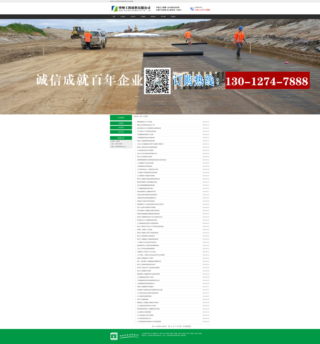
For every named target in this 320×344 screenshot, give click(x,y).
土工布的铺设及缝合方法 (144, 318)
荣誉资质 (153, 16)
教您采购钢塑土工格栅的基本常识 (146, 191)
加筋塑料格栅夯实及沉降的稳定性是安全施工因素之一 (152, 160)
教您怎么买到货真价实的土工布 (146, 125)
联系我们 (173, 16)
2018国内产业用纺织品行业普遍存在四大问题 (149, 290)
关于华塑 (163, 16)
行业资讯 (133, 16)
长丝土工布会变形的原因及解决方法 (147, 153)
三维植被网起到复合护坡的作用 (146, 137)
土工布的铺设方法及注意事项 (145, 315)
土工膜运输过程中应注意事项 (145, 150)
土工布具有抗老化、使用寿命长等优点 (147, 169)
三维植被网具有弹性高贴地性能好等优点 (148, 280)
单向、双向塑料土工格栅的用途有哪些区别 (149, 261)
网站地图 (183, 335)
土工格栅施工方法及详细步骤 (145, 163)
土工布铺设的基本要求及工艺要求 (146, 305)
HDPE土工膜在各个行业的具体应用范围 (148, 267)
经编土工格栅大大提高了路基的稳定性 (147, 232)
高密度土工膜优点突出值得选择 (146, 201)
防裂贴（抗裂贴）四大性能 (144, 229)
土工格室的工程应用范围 (144, 312)
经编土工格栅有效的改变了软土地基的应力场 (149, 217)
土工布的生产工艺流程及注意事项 (146, 131)
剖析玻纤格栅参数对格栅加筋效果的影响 (148, 213)
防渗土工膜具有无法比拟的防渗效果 (147, 147)
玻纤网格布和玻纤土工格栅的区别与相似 (148, 309)
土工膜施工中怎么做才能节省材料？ (147, 242)
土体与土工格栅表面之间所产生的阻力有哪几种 (150, 144)
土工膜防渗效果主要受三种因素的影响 (147, 223)
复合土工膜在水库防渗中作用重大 (146, 207)
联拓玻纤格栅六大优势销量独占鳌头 (147, 182)
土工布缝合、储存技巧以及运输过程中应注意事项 (151, 255)
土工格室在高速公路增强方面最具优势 (147, 293)
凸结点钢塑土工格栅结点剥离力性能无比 (148, 210)
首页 (114, 16)
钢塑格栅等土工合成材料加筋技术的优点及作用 (150, 204)
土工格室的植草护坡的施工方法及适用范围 (149, 321)
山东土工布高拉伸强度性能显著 (146, 248)
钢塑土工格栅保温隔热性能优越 (146, 141)
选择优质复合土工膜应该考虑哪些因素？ (148, 245)
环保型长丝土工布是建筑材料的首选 (147, 220)
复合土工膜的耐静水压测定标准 (146, 236)
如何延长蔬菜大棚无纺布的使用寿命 (147, 194)
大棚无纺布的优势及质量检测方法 (146, 198)
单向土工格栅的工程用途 (144, 270)
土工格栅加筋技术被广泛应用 (145, 277)
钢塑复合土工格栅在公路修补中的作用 (147, 302)
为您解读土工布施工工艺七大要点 (146, 251)
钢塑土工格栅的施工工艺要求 (145, 258)
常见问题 (121, 127)
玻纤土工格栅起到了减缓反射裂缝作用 (147, 239)
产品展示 (122, 16)
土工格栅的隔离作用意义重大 (145, 188)
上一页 (172, 326)
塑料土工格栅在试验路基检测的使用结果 (148, 179)
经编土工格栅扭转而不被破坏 (145, 286)
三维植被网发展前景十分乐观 (145, 134)
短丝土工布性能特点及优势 (144, 156)
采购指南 (121, 123)
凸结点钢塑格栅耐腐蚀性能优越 (146, 185)
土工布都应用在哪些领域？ (144, 296)
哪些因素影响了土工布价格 (144, 121)
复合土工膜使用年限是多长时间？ (146, 264)
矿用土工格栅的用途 (142, 299)
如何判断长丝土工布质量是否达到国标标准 (149, 128)
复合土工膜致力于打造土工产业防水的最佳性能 (150, 226)
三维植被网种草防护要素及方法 (146, 283)
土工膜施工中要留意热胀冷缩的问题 (147, 172)
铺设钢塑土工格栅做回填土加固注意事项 (148, 274)
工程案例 (143, 16)
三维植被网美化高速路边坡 (144, 166)
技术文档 (121, 132)
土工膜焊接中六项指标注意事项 (146, 175)
